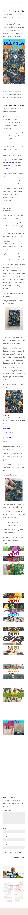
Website (5, 844)
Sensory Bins (11, 17)
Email (5, 836)
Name (5, 828)
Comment (7, 811)
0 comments (18, 17)
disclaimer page (12, 94)
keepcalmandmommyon (10, 14)
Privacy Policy (18, 852)
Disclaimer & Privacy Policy (13, 911)
